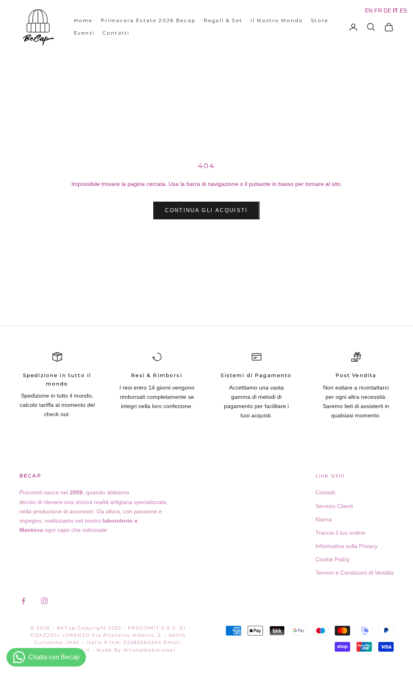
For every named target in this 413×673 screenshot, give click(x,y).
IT (395, 10)
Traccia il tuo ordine (340, 532)
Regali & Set (223, 20)
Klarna (323, 519)
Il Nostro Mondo (276, 20)
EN (369, 10)
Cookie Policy (332, 559)
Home (83, 20)
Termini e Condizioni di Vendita (354, 572)
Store (319, 20)
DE (387, 10)
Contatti (115, 33)
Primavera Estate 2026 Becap (148, 20)
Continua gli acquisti (206, 210)
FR (378, 10)
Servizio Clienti (334, 506)
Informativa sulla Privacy (346, 546)
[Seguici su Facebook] (23, 601)
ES (403, 10)
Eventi (84, 33)
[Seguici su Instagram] (44, 601)
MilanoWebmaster (149, 650)
